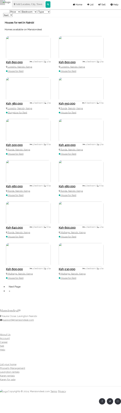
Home (78, 4)
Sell (102, 4)
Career (4, 342)
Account (5, 338)
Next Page (14, 286)
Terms (53, 391)
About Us (5, 334)
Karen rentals (7, 375)
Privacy (62, 391)
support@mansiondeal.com (18, 320)
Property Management (12, 368)
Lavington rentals (9, 372)
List (90, 4)
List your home (8, 364)
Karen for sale (7, 379)
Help (114, 4)
